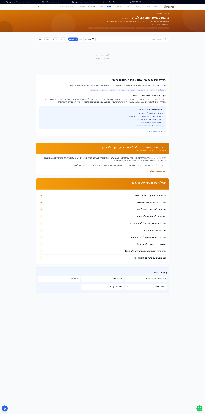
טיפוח (128, 7)
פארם (119, 7)
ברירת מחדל (73, 39)
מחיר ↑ (63, 39)
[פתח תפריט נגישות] (5, 408)
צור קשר (82, 7)
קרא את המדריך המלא (158, 171)
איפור (138, 7)
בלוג (101, 7)
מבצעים (47, 39)
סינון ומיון (88, 39)
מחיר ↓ (55, 39)
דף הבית (156, 7)
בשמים (148, 7)
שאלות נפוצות (92, 7)
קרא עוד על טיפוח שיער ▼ (157, 131)
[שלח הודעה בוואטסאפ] (199, 408)
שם (40, 39)
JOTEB (108, 7)
